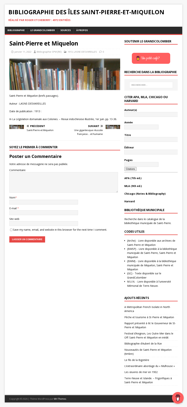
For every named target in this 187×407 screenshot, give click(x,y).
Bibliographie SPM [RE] (49, 51)
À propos (82, 30)
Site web (14, 219)
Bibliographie (16, 30)
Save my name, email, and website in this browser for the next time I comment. (60, 229)
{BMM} (131, 261)
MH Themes (60, 398)
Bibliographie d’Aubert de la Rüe (143, 343)
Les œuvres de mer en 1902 (141, 372)
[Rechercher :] (151, 85)
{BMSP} (131, 249)
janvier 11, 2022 (22, 51)
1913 (70, 51)
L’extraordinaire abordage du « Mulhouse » (149, 366)
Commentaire (17, 170)
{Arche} (131, 240)
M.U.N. (131, 281)
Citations (130, 169)
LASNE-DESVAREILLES (85, 51)
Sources (65, 30)
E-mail (13, 208)
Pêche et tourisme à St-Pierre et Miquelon (149, 317)
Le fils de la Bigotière (136, 360)
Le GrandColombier (42, 30)
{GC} (129, 273)
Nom (12, 197)
